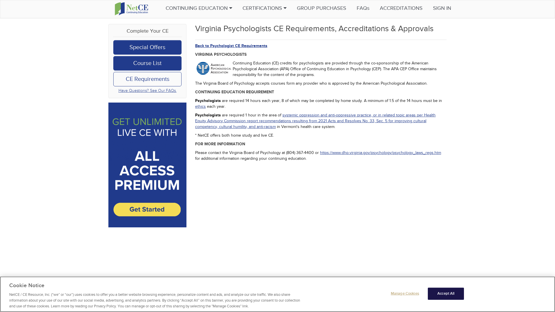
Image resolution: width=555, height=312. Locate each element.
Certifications (263, 8)
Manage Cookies (405, 293)
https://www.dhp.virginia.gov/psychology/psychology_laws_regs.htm (380, 152)
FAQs (363, 8)
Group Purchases (321, 8)
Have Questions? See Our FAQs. (148, 90)
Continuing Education (197, 8)
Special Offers (147, 47)
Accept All (445, 293)
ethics (200, 106)
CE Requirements (147, 79)
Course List (147, 63)
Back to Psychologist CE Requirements (231, 45)
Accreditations (401, 8)
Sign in (442, 8)
